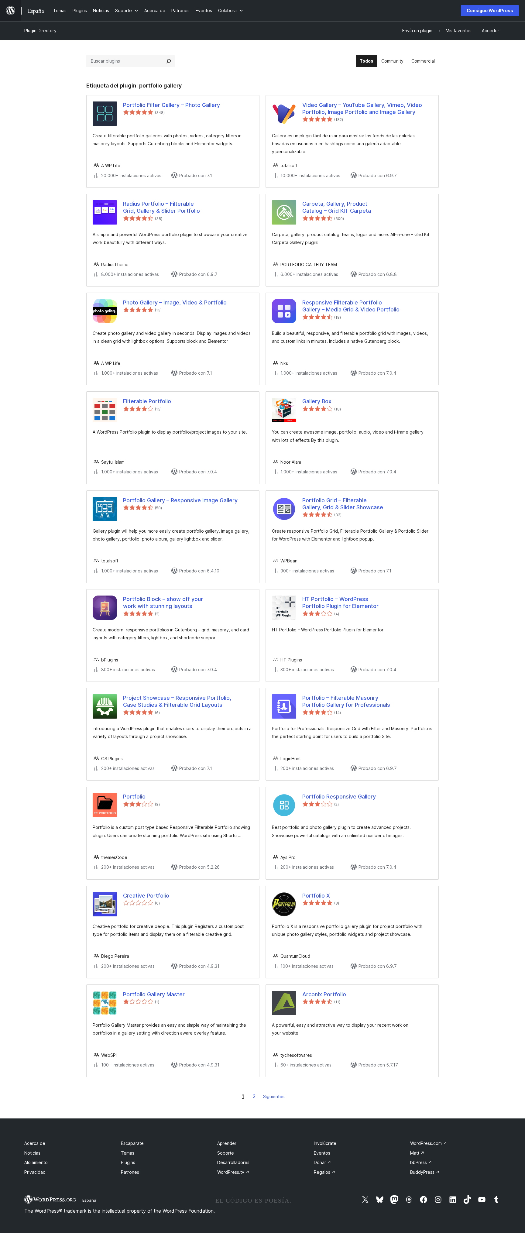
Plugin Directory (40, 30)
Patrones (130, 1172)
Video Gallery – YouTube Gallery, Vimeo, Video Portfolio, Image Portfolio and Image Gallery (362, 108)
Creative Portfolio (146, 895)
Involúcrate (325, 1143)
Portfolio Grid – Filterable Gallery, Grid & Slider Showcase (342, 503)
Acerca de (34, 1143)
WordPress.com (428, 1143)
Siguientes (274, 1096)
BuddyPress (425, 1172)
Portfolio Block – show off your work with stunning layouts (163, 602)
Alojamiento (36, 1162)
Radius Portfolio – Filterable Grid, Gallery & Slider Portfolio (161, 207)
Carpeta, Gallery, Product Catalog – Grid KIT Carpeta (336, 207)
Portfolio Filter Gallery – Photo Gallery (171, 105)
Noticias (32, 1153)
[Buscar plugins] (169, 61)
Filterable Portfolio (147, 401)
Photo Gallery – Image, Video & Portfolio (175, 302)
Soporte (225, 1153)
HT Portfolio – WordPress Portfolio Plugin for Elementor (340, 602)
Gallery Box (316, 401)
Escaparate (132, 1143)
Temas (127, 1153)
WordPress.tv (233, 1172)
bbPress (421, 1162)
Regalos (324, 1172)
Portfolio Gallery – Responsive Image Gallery (180, 500)
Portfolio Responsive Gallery (339, 796)
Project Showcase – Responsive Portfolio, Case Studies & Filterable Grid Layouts (177, 701)
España (89, 1200)
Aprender (226, 1143)
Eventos (322, 1153)
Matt (417, 1153)
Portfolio (134, 796)
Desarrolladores (233, 1162)
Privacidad (35, 1172)
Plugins (128, 1162)
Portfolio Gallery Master (154, 994)
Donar (322, 1162)
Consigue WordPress (490, 10)
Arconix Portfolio (324, 994)
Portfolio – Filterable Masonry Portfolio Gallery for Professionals (346, 701)
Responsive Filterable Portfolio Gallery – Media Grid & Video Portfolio (351, 306)
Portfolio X (316, 895)
